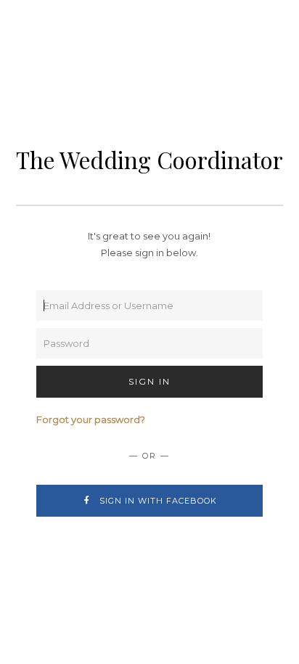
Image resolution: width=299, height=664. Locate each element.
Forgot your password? (90, 419)
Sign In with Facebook (157, 501)
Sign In (149, 381)
